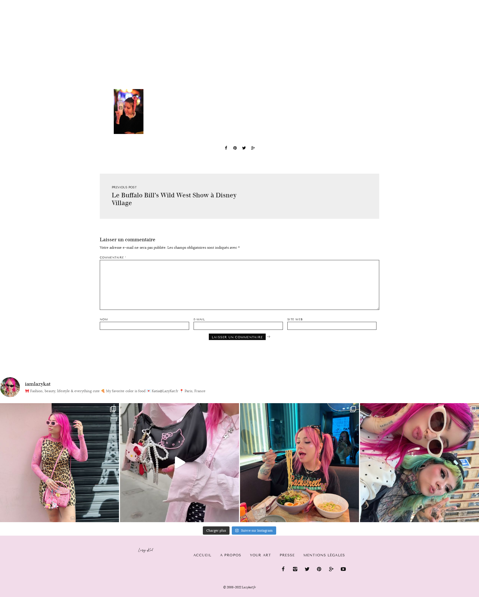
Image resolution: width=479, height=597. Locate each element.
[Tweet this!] (244, 148)
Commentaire (113, 257)
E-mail (199, 319)
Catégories (50, 3)
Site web (294, 319)
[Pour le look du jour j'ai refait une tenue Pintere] (179, 462)
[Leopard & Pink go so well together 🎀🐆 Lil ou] (59, 462)
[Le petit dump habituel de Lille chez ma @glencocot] (419, 462)
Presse (447, 2)
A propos (230, 555)
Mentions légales (324, 555)
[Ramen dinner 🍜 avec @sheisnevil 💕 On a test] (299, 462)
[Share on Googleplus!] (253, 148)
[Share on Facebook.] (226, 148)
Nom (104, 319)
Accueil (19, 2)
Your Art (260, 555)
